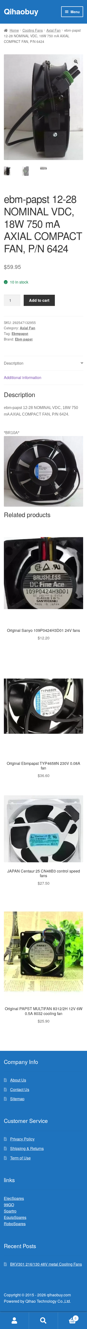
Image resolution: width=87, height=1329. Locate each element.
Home (14, 30)
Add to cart (39, 300)
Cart (67, 1316)
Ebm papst (24, 339)
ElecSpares (14, 1198)
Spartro (10, 1211)
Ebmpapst (20, 333)
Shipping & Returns (27, 1148)
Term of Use (20, 1158)
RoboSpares (15, 1223)
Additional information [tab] (22, 377)
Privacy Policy (22, 1139)
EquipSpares (15, 1217)
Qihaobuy (21, 11)
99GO (9, 1204)
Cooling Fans (32, 30)
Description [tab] (13, 363)
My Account (14, 1320)
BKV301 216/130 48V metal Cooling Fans (46, 1264)
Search (43, 1320)
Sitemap (17, 1098)
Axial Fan (53, 30)
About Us (18, 1080)
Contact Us (19, 1089)
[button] (76, 62)
